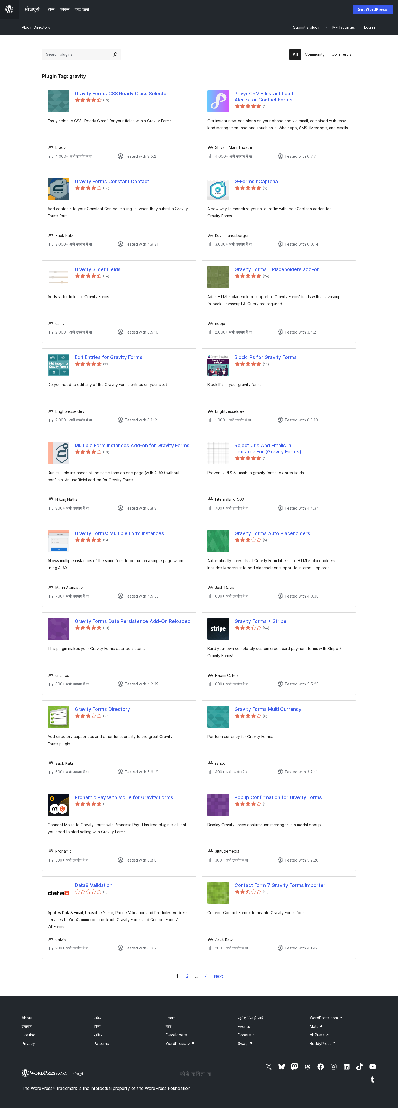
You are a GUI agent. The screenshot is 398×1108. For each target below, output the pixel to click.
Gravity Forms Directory (102, 709)
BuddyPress (323, 1043)
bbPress (319, 1035)
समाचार (27, 1026)
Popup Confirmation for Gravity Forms (278, 797)
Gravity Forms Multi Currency (267, 709)
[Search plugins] (115, 54)
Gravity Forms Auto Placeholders (272, 533)
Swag (245, 1043)
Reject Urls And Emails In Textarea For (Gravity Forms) (267, 448)
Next (218, 976)
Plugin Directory (36, 27)
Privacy (28, 1043)
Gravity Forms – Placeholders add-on (276, 269)
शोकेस (98, 1017)
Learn (171, 1017)
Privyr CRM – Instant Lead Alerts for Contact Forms (263, 97)
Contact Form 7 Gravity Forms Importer (279, 885)
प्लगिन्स (98, 1035)
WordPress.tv (180, 1043)
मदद (168, 1026)
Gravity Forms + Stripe (260, 621)
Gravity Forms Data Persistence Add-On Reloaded (133, 621)
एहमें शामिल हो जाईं (250, 1017)
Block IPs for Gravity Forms (265, 357)
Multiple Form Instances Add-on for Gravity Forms (132, 445)
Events (244, 1026)
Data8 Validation (93, 885)
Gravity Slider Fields (97, 269)
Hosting (28, 1035)
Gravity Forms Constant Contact (112, 181)
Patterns (101, 1043)
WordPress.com (326, 1017)
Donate (247, 1035)
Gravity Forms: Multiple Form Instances (119, 533)
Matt (316, 1026)
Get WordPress (372, 9)
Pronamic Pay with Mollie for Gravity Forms (124, 797)
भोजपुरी (78, 1073)
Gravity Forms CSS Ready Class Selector (121, 93)
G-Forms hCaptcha (256, 181)
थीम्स (97, 1026)
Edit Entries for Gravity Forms (108, 357)
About (27, 1017)
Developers (176, 1035)
